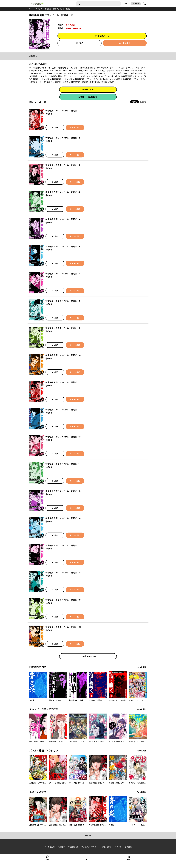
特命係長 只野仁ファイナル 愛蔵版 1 (62, 110)
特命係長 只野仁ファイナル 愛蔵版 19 (63, 600)
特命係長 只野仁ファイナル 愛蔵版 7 (62, 273)
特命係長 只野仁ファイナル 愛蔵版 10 (63, 355)
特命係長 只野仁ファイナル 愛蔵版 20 (63, 627)
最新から (143, 102)
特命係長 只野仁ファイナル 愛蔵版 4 (62, 192)
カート (88, 860)
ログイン (126, 3)
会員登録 (136, 3)
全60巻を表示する (88, 656)
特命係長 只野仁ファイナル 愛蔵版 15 (62, 491)
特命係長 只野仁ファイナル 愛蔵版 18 (63, 572)
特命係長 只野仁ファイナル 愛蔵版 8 (62, 301)
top (31, 9)
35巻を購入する (102, 36)
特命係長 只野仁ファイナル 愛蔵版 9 (62, 328)
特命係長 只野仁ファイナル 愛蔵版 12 (62, 409)
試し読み (79, 43)
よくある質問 (49, 847)
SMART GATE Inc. (74, 28)
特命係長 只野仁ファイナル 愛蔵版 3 (62, 165)
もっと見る (142, 667)
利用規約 (61, 847)
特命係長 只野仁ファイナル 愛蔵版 (57, 9)
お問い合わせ (106, 847)
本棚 (128, 860)
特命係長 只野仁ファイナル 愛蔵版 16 (63, 518)
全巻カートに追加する (88, 97)
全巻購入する (88, 89)
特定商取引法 (73, 847)
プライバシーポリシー (89, 847)
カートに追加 (124, 43)
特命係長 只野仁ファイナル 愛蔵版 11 (62, 382)
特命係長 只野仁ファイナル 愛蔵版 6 (62, 246)
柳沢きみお (70, 25)
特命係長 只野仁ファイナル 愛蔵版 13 (62, 437)
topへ (88, 835)
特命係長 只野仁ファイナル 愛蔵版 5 (62, 219)
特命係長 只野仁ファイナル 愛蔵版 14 (62, 464)
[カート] (144, 3)
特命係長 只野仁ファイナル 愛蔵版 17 (62, 545)
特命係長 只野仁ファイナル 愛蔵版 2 (62, 138)
